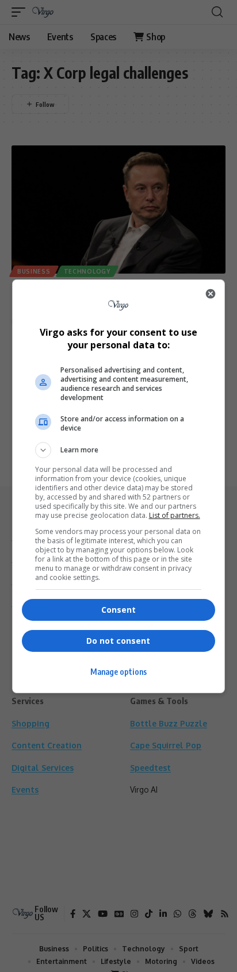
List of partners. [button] (174, 515)
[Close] (210, 293)
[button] (118, 450)
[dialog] (118, 486)
